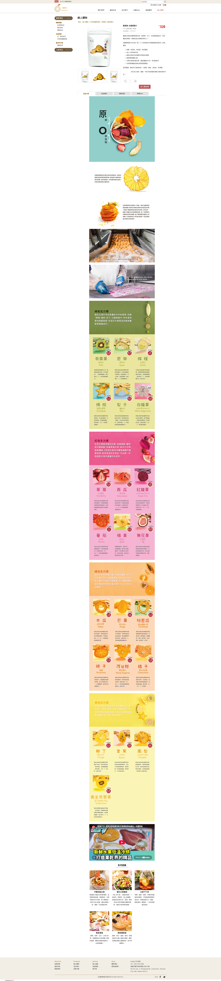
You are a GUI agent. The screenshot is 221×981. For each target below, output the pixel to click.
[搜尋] (165, 1)
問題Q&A (140, 93)
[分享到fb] (160, 977)
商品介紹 (86, 94)
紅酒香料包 (60, 25)
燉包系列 (60, 27)
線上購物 (160, 10)
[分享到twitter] (164, 977)
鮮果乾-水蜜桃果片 (108, 22)
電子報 (95, 969)
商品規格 (104, 93)
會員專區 (95, 966)
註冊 (159, 5)
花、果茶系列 (61, 36)
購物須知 (114, 964)
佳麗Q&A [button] (136, 10)
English (133, 961)
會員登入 (155, 5)
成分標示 (125, 10)
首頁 (79, 22)
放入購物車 (144, 87)
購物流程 (122, 93)
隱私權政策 (115, 966)
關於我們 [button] (101, 10)
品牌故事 (57, 964)
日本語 (138, 961)
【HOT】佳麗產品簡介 (65, 1)
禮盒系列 (60, 45)
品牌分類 (76, 969)
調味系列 (60, 30)
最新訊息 (113, 10)
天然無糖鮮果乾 (62, 39)
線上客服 (95, 964)
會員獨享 (149, 10)
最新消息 (57, 966)
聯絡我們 (57, 969)
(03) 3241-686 (139, 964)
